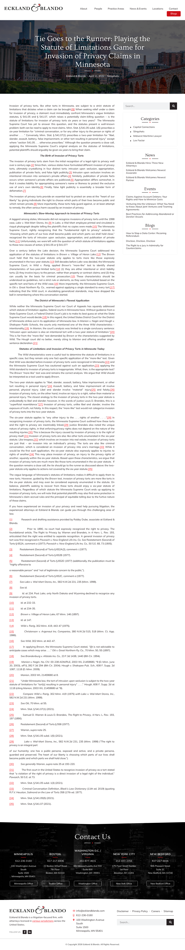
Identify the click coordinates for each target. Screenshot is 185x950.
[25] (93, 389)
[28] (109, 417)
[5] (72, 179)
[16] (56, 283)
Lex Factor (139, 140)
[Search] (173, 106)
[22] (107, 361)
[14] (58, 269)
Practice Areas (116, 8)
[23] (97, 365)
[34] (31, 454)
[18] (44, 317)
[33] (102, 446)
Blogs (174, 13)
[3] (70, 172)
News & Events (138, 8)
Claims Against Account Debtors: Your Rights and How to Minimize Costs (146, 198)
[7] (24, 190)
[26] (112, 389)
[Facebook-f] (25, 932)
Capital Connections (144, 127)
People (98, 8)
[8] (35, 203)
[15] (73, 276)
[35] (90, 468)
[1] (10, 519)
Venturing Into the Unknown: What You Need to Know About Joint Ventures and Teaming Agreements (150, 206)
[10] (94, 226)
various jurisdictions (43, 920)
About (83, 8)
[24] (50, 386)
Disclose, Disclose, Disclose (140, 240)
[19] (27, 328)
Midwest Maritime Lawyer (147, 135)
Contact (173, 8)
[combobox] (142, 922)
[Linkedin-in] (30, 932)
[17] (112, 287)
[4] (69, 175)
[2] (32, 164)
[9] (50, 222)
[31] (26, 435)
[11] (17, 241)
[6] (41, 187)
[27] (40, 404)
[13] (52, 261)
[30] (30, 432)
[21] (35, 343)
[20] (112, 331)
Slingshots (113, 75)
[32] (36, 439)
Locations (157, 8)
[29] (66, 424)
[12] (98, 254)
